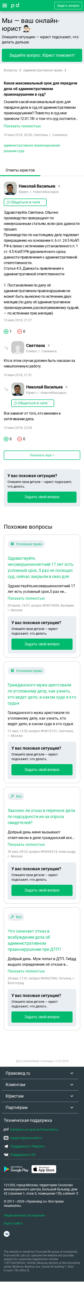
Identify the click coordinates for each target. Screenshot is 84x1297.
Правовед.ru (18, 1073)
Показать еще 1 (42, 455)
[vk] (7, 1234)
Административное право (43, 70)
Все (18, 796)
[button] (42, 114)
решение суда (14, 151)
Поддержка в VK (22, 1155)
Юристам (15, 1096)
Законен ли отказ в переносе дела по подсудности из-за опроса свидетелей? (41, 816)
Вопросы (11, 70)
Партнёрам (17, 1107)
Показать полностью (26, 598)
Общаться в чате (25, 202)
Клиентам (15, 1084)
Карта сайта (13, 1223)
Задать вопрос (68, 5)
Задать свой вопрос (42, 497)
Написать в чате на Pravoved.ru (34, 1129)
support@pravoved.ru (26, 1138)
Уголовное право (29, 544)
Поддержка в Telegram (27, 1146)
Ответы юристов (20, 170)
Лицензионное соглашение (24, 1215)
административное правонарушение (32, 145)
